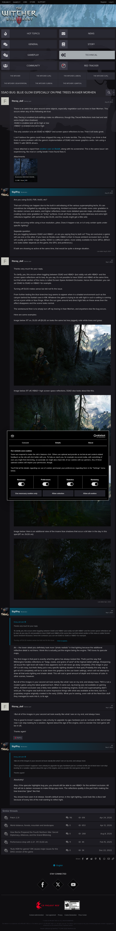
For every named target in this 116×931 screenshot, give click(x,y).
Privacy (60, 915)
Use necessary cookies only (26, 493)
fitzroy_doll (17, 101)
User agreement (51, 915)
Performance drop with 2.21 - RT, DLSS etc (29, 842)
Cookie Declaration (70, 915)
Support (41, 2)
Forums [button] (5, 2)
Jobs (25, 2)
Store (32, 2)
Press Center (83, 915)
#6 (109, 746)
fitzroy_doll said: (19, 622)
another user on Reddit (50, 149)
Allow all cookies (90, 493)
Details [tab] (58, 443)
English (59, 865)
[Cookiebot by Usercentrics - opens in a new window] (95, 436)
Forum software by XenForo (58, 929)
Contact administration (36, 915)
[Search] (109, 92)
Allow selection (58, 493)
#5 (109, 706)
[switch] (45, 484)
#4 (109, 611)
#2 (109, 192)
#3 (109, 261)
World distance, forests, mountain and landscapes (32, 825)
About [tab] (90, 443)
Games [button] (16, 2)
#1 (109, 101)
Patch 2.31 (14, 817)
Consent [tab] (25, 443)
